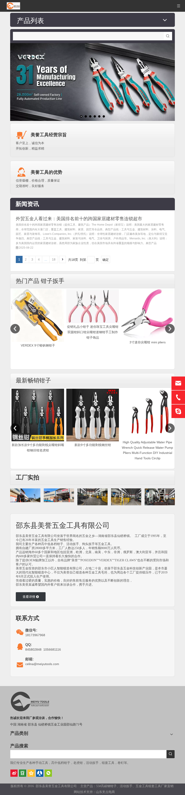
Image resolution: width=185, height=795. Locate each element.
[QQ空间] (31, 773)
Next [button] (170, 328)
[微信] (48, 773)
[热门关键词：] (168, 36)
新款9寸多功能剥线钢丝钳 (92, 445)
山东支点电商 (105, 792)
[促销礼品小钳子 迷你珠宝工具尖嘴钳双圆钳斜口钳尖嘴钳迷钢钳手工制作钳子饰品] (38, 306)
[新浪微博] (14, 773)
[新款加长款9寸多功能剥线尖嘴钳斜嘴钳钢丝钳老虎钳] (147, 315)
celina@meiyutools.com (42, 664)
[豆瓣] (22, 773)
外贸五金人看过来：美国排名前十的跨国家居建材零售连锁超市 (79, 218)
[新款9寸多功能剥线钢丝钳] (92, 415)
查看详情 (29, 597)
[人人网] (39, 773)
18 (54, 259)
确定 (105, 259)
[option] (38, 314)
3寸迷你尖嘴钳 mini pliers (93, 342)
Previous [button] (15, 328)
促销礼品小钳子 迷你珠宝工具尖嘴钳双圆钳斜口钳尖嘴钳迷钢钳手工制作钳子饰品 (38, 332)
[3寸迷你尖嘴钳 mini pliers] (92, 314)
